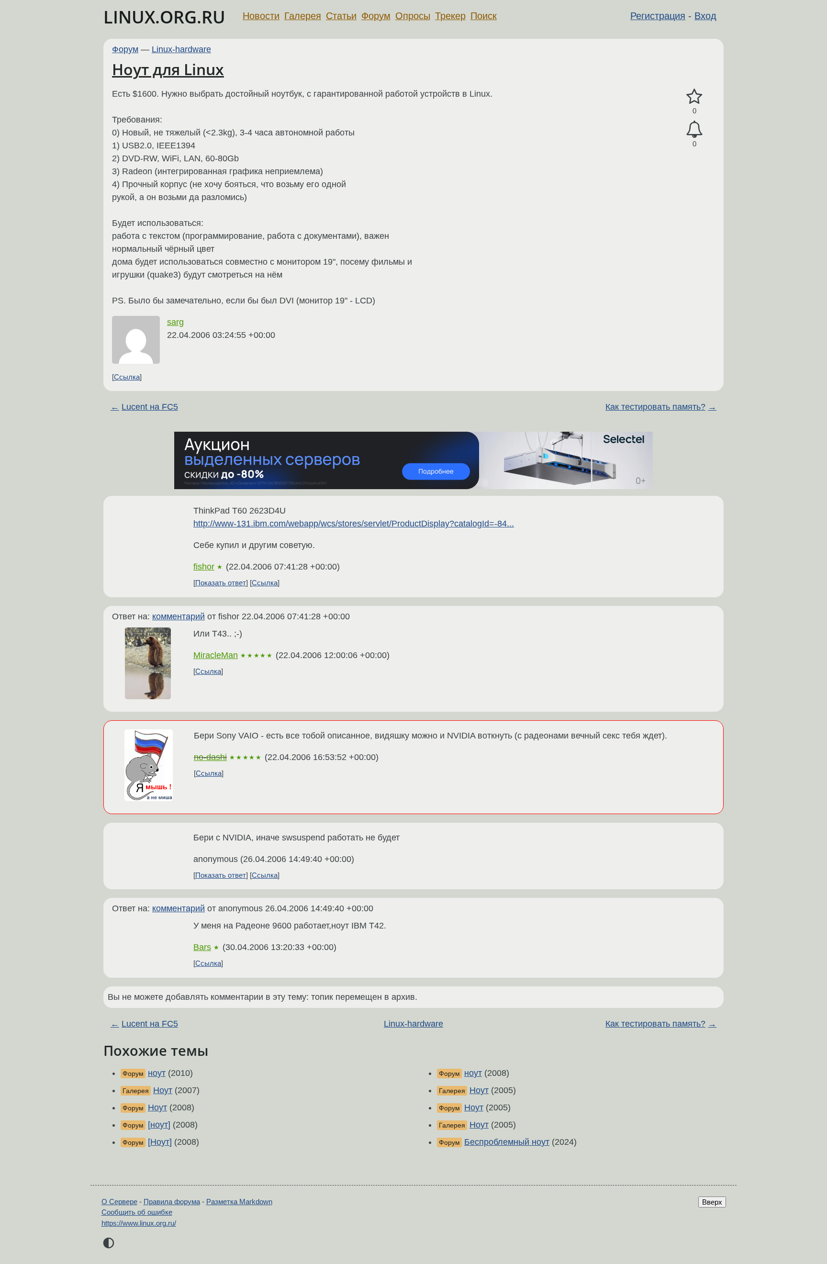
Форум (376, 16)
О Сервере (119, 1201)
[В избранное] (694, 97)
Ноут (162, 1090)
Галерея (302, 16)
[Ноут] (160, 1142)
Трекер (450, 16)
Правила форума (172, 1201)
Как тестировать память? (655, 407)
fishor (203, 566)
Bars (202, 947)
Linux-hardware (181, 49)
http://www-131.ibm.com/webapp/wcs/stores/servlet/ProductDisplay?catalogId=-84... (353, 523)
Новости (261, 16)
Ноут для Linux (168, 69)
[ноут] (159, 1125)
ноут (157, 1073)
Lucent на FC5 (150, 407)
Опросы (412, 16)
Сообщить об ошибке (136, 1212)
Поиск (483, 16)
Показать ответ (220, 583)
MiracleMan (215, 655)
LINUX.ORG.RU (164, 17)
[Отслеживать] (694, 129)
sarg (175, 322)
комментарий (178, 616)
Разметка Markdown (239, 1201)
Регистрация (657, 16)
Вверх (712, 1202)
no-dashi (210, 757)
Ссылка (127, 377)
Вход (705, 16)
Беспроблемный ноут (506, 1142)
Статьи (341, 16)
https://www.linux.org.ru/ (138, 1223)
